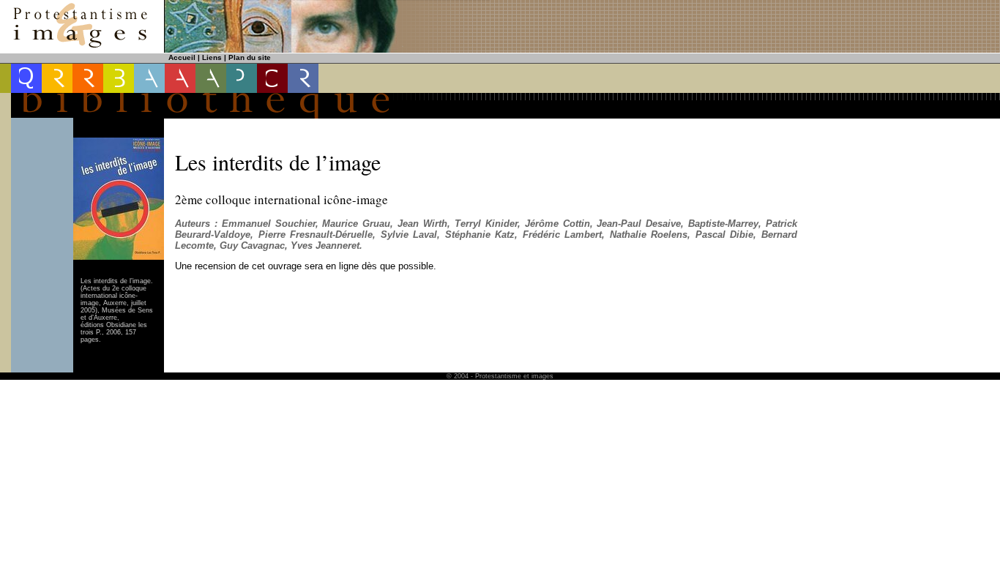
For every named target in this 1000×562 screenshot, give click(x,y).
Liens (212, 57)
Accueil (181, 57)
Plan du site (249, 57)
